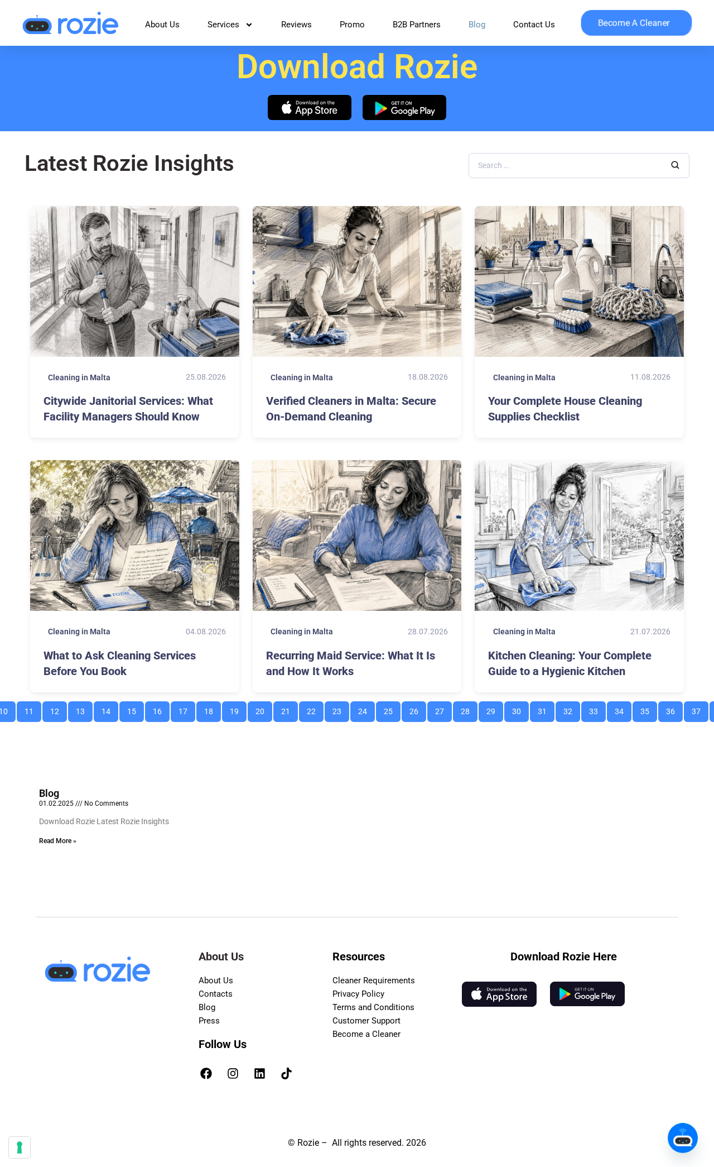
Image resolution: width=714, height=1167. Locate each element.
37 (699, 708)
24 (366, 708)
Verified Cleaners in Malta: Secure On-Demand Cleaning (351, 408)
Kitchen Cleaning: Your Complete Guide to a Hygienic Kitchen (570, 663)
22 (315, 708)
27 (443, 708)
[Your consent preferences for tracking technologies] (19, 1147)
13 (84, 708)
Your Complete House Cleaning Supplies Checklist (565, 408)
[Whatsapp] (683, 1138)
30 (520, 708)
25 (392, 708)
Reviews (296, 25)
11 (32, 708)
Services (223, 25)
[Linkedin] (260, 1073)
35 (648, 708)
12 (58, 708)
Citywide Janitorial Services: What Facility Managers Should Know (128, 408)
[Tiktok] (286, 1073)
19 (238, 708)
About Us (162, 25)
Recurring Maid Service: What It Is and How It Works (350, 663)
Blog (477, 25)
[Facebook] (206, 1073)
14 (109, 708)
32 (571, 708)
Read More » (57, 841)
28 (468, 708)
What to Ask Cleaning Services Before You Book (120, 663)
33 (597, 708)
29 (494, 708)
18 (212, 708)
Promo (352, 25)
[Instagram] (233, 1073)
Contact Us (534, 25)
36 (674, 708)
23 (340, 708)
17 (186, 708)
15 (135, 708)
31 (545, 708)
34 (622, 708)
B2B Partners (417, 25)
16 (161, 708)
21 (289, 708)
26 (417, 708)
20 (263, 708)
